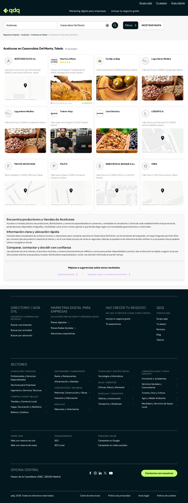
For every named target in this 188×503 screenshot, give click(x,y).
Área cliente (178, 3)
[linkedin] (100, 473)
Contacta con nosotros (159, 473)
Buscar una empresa (21, 324)
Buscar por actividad (21, 330)
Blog (158, 334)
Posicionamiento (63, 436)
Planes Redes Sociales (62, 328)
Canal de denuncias (90, 495)
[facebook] (90, 473)
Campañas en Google (109, 440)
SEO (57, 440)
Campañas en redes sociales (112, 445)
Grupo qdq (145, 3)
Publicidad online (107, 436)
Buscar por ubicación (21, 335)
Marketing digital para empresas (87, 11)
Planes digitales (59, 322)
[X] (105, 473)
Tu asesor (161, 3)
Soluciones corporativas (63, 333)
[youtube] (111, 474)
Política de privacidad (119, 495)
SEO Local (60, 445)
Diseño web (17, 436)
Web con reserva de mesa (24, 445)
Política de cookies (166, 495)
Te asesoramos (113, 324)
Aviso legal (143, 495)
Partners (160, 329)
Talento (160, 339)
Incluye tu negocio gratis (125, 11)
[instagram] (95, 473)
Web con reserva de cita (23, 440)
